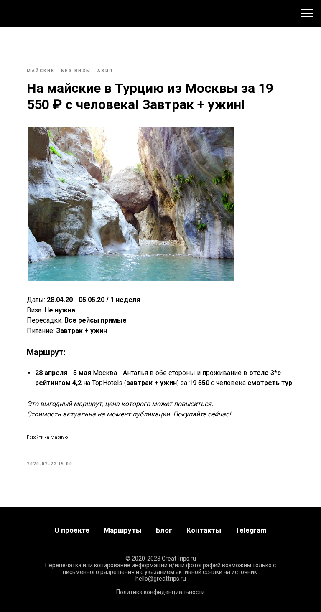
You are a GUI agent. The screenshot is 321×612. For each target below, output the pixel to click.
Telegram (251, 530)
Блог (164, 530)
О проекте (71, 530)
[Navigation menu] (307, 13)
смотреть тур (269, 383)
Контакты (203, 530)
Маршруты (123, 530)
